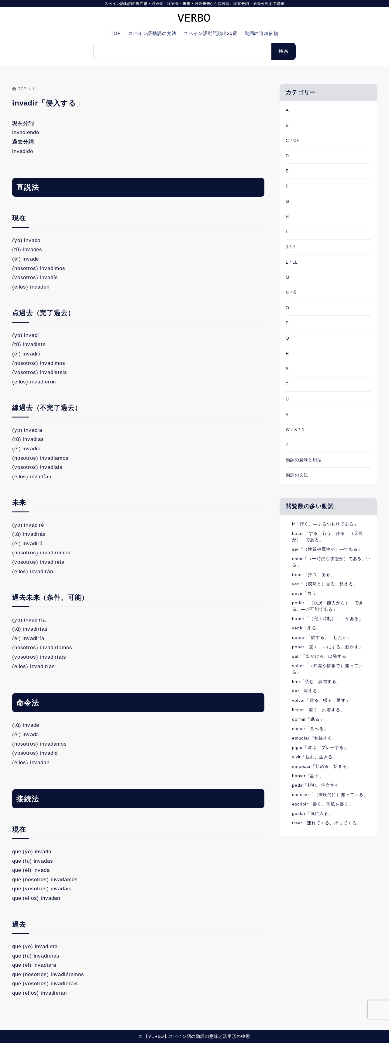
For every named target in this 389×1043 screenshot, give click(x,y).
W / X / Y (295, 429)
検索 (283, 51)
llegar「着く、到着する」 (318, 709)
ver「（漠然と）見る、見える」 (325, 583)
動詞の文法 (297, 475)
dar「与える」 (307, 690)
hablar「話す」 (308, 775)
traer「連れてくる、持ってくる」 (326, 822)
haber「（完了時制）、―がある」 (327, 618)
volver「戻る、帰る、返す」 (321, 700)
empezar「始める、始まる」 (322, 766)
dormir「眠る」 (308, 719)
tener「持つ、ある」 (313, 574)
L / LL (292, 262)
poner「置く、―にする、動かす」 (327, 646)
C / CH (293, 140)
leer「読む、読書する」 (316, 681)
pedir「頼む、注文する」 (318, 785)
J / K (290, 246)
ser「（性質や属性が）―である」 (327, 549)
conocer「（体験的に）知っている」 (330, 794)
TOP (22, 89)
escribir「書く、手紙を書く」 (322, 804)
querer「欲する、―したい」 (322, 637)
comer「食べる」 (310, 728)
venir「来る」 (306, 627)
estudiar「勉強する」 (314, 738)
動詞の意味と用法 (304, 459)
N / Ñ (291, 292)
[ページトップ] (375, 1029)
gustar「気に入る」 (312, 813)
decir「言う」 (306, 593)
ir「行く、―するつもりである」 (325, 524)
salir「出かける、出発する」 (321, 656)
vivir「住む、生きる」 (314, 756)
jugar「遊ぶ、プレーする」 (320, 747)
